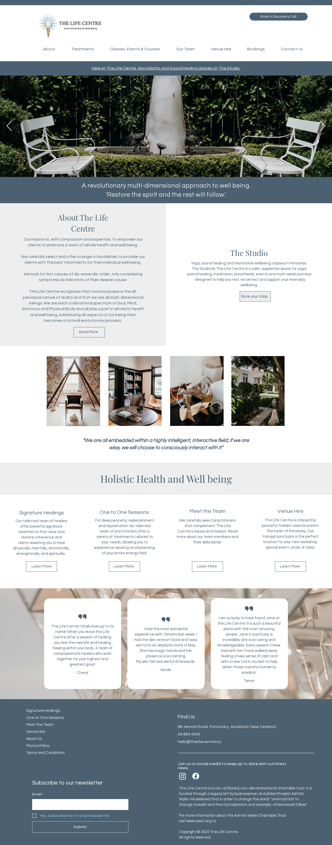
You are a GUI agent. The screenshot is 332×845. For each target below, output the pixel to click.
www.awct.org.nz (201, 821)
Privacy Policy (37, 746)
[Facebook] (195, 776)
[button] (49, 49)
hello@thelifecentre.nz (199, 742)
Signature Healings (43, 711)
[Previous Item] (9, 126)
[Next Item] (323, 126)
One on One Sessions (45, 718)
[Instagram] (182, 776)
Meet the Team (39, 725)
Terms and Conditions (45, 753)
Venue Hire (35, 732)
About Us (34, 739)
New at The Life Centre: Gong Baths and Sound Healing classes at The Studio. (166, 68)
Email (38, 794)
